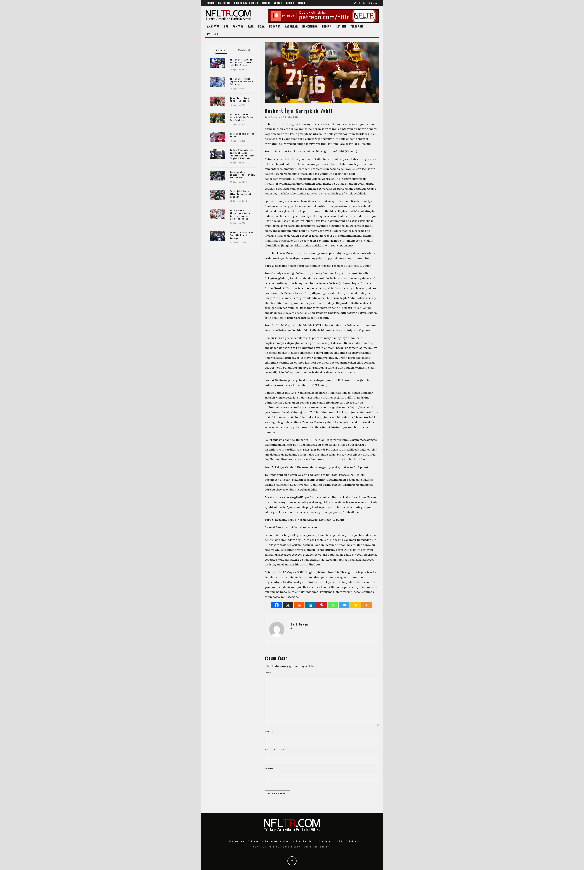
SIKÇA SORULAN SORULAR (246, 3)
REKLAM (301, 3)
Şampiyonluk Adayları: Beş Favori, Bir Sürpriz (242, 174)
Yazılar (221, 50)
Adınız (269, 731)
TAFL (251, 26)
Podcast (244, 50)
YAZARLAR (291, 26)
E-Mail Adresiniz (274, 750)
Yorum (268, 673)
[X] (288, 605)
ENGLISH (211, 3)
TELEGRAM (356, 26)
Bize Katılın (304, 841)
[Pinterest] (321, 605)
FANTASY (238, 26)
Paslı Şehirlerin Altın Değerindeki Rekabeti (240, 193)
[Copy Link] (355, 605)
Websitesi (270, 768)
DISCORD (266, 3)
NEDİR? (326, 26)
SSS (339, 841)
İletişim (325, 841)
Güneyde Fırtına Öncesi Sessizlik (240, 99)
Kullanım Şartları (277, 841)
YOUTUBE (278, 3)
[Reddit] (299, 605)
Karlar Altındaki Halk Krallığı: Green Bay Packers (242, 117)
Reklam (354, 841)
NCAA (261, 26)
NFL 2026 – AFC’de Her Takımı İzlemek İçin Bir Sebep (241, 62)
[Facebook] (276, 605)
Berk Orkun (271, 117)
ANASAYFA (213, 26)
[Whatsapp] (333, 605)
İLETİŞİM (290, 3)
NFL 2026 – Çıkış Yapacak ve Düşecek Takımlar (241, 81)
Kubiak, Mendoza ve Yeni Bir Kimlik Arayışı (242, 235)
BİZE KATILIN (224, 3)
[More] (366, 605)
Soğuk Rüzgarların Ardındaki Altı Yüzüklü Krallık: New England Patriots (242, 154)
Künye (255, 841)
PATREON (212, 34)
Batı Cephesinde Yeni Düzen (242, 135)
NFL (226, 26)
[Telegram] (344, 605)
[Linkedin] (310, 605)
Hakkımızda (236, 841)
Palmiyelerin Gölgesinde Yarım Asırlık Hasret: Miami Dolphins (240, 214)
